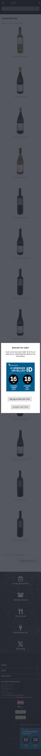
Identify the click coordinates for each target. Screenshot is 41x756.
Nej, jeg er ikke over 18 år (20, 399)
